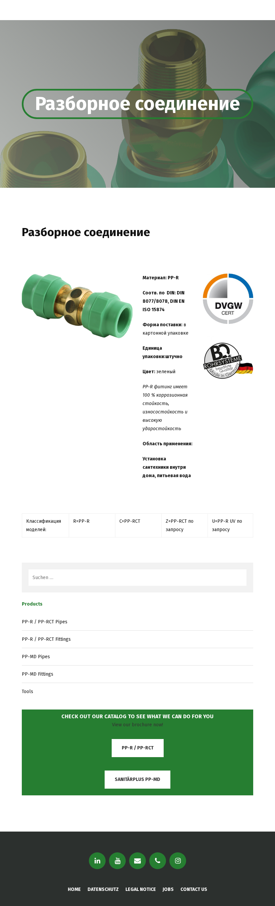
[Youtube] (117, 860)
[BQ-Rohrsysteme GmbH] (35, 10)
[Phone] (157, 860)
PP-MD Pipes (36, 657)
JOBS (168, 889)
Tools (27, 691)
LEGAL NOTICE (140, 889)
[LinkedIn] (97, 860)
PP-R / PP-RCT (138, 748)
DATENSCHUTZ (103, 889)
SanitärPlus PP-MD (137, 779)
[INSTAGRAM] (177, 860)
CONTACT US (193, 889)
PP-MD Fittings (37, 674)
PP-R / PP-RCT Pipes (44, 622)
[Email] (137, 860)
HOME (74, 889)
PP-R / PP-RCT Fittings (46, 639)
